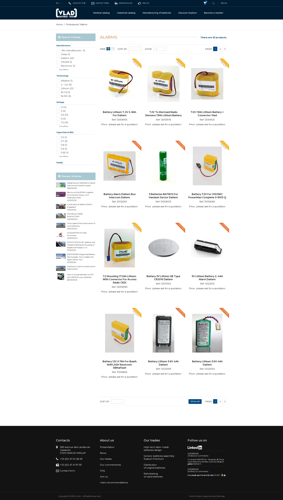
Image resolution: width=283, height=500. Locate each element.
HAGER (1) (66, 62)
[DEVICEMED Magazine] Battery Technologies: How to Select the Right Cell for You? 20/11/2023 (81, 258)
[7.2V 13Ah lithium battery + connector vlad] (207, 84)
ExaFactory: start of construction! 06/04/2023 (81, 267)
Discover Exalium (187, 13)
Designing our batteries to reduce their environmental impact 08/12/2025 (81, 185)
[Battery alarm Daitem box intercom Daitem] (119, 166)
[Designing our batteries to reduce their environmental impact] (61, 185)
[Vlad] (68, 13)
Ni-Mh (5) (66, 96)
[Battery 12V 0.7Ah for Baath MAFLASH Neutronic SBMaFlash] (119, 333)
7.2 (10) (64, 122)
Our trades (106, 458)
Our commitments (110, 464)
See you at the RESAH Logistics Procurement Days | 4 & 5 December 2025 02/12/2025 (80, 196)
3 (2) (63, 111)
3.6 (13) (64, 114)
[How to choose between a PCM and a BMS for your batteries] (61, 276)
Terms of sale (195, 496)
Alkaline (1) (67, 80)
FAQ (102, 470)
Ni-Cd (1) (65, 92)
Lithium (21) (67, 88)
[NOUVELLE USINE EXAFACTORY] (61, 216)
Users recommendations (114, 482)
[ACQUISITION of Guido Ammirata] (61, 234)
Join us (104, 476)
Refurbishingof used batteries (153, 475)
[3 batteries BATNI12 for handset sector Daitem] (163, 166)
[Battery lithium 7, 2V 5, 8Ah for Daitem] (119, 84)
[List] (113, 49)
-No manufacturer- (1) (73, 50)
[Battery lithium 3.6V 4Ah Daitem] (163, 333)
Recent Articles (72, 176)
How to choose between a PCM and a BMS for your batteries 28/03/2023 (80, 277)
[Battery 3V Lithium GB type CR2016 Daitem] (163, 248)
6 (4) (63, 118)
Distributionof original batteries (154, 466)
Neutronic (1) (68, 65)
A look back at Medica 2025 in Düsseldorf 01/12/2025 (79, 207)
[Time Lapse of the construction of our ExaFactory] (61, 225)
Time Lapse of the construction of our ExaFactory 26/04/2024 (81, 226)
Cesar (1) (65, 54)
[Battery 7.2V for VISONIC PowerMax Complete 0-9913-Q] (207, 166)
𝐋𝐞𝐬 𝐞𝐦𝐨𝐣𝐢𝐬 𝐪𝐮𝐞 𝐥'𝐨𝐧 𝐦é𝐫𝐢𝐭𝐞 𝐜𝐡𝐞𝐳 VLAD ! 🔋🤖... (207, 475)
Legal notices (209, 496)
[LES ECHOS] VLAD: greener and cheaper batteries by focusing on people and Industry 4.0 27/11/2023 (81, 246)
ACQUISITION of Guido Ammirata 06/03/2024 (77, 235)
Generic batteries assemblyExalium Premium (159, 457)
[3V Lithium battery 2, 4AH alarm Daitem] (207, 248)
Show (148, 48)
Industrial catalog (126, 13)
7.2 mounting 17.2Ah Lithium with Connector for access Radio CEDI (119, 279)
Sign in (224, 3)
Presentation (107, 447)
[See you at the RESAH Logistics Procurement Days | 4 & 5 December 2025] (61, 194)
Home (59, 24)
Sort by (122, 48)
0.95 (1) (65, 152)
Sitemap (221, 496)
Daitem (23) (67, 58)
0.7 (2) (64, 141)
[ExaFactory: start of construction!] (61, 268)
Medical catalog (101, 13)
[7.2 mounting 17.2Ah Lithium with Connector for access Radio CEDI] (119, 248)
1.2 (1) (63, 107)
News (103, 453)
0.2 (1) (64, 137)
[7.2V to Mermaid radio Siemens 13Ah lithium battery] (163, 84)
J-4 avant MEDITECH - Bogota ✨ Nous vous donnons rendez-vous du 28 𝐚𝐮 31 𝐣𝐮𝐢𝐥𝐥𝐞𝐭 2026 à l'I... (206, 461)
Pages (208, 48)
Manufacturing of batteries (157, 13)
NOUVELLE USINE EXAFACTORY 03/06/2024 (75, 216)
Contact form (67, 470)
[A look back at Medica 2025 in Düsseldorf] (61, 206)
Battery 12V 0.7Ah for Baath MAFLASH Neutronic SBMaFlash (120, 364)
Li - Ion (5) (66, 84)
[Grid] (108, 49)
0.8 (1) (64, 144)
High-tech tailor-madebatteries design (156, 448)
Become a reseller (213, 13)
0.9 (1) (64, 148)
